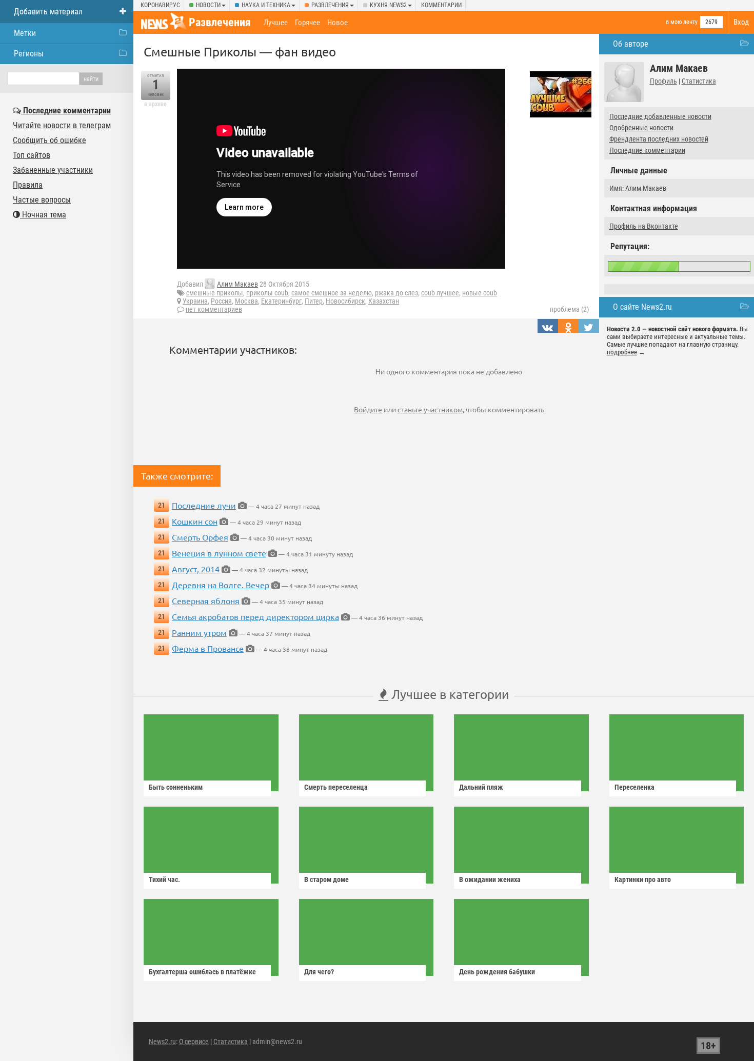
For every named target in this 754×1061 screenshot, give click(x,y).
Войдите (368, 409)
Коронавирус (160, 5)
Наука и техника (266, 5)
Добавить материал (48, 11)
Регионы (29, 53)
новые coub (479, 293)
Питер (314, 301)
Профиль (663, 81)
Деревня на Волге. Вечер (220, 584)
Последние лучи (204, 505)
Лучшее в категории (448, 694)
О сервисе (194, 1041)
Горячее (307, 22)
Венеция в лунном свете (219, 553)
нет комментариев (214, 309)
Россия (221, 301)
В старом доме (326, 879)
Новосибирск (345, 301)
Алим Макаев (237, 284)
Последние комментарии (647, 150)
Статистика (699, 81)
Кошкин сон (194, 521)
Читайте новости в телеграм (62, 125)
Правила (28, 185)
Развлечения (330, 5)
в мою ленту (682, 22)
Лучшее (276, 22)
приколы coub (267, 293)
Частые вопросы (42, 200)
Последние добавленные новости (660, 116)
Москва (246, 301)
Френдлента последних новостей (658, 139)
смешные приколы (214, 293)
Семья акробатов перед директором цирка (255, 616)
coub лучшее (440, 293)
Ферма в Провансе (208, 648)
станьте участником (430, 409)
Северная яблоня (206, 600)
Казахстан (383, 301)
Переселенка (634, 787)
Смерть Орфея (200, 537)
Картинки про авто (642, 879)
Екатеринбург (281, 301)
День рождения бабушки (497, 972)
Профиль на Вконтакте (643, 226)
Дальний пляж (481, 787)
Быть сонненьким (176, 787)
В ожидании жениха (490, 879)
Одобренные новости (641, 128)
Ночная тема (43, 214)
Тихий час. (164, 879)
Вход (741, 22)
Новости (208, 5)
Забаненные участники (53, 170)
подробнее (622, 352)
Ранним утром (199, 632)
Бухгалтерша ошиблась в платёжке (202, 972)
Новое (337, 22)
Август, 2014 (196, 569)
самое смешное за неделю (331, 293)
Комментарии (441, 5)
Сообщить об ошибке (49, 140)
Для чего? (319, 972)
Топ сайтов (31, 155)
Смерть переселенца (336, 787)
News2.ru (162, 1041)
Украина (195, 301)
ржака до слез (396, 293)
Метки (25, 33)
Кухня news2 (388, 5)
